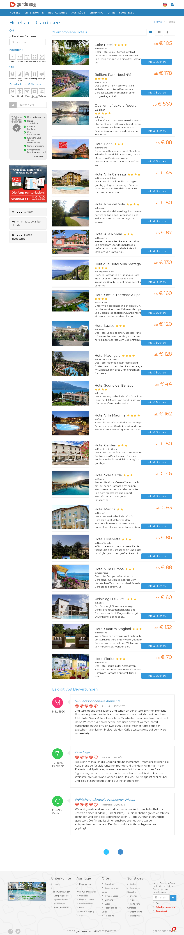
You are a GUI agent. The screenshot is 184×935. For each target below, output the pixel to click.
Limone (101, 393)
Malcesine (109, 915)
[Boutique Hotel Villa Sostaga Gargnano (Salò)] (70, 272)
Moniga (101, 208)
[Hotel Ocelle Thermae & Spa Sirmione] (70, 303)
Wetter (133, 884)
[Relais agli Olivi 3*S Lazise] (70, 607)
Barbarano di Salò (106, 178)
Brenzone (102, 82)
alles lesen (39, 156)
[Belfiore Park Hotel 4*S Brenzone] (70, 83)
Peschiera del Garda (107, 449)
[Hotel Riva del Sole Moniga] (70, 213)
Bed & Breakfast (61, 907)
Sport (81, 915)
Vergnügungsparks (86, 892)
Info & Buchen (157, 61)
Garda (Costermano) (108, 359)
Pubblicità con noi (165, 907)
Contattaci (161, 911)
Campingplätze (61, 895)
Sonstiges (126, 12)
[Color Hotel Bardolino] (70, 53)
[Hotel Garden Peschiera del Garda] (70, 454)
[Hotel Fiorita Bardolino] (70, 667)
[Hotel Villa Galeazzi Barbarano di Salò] (70, 183)
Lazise (100, 117)
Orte (111, 12)
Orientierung (136, 911)
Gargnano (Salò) (105, 271)
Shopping (96, 12)
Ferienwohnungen (61, 892)
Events (133, 896)
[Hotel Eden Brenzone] (70, 152)
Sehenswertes (86, 903)
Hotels (15, 12)
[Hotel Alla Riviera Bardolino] (70, 243)
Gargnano (102, 572)
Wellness (83, 895)
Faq (157, 903)
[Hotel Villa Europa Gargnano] (70, 577)
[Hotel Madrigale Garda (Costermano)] (70, 364)
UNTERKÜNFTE (34, 12)
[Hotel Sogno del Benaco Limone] (70, 394)
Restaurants (57, 12)
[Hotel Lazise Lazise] (70, 334)
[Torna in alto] (174, 925)
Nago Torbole (104, 543)
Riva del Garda (111, 896)
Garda (100, 419)
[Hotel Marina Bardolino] (70, 518)
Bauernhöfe (59, 903)
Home (158, 21)
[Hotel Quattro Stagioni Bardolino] (70, 637)
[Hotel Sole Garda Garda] (70, 484)
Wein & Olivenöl (86, 899)
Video (132, 900)
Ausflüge (78, 12)
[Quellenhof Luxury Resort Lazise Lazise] (70, 114)
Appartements (61, 899)
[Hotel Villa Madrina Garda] (70, 424)
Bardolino (102, 48)
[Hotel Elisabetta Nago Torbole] (70, 548)
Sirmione (102, 302)
